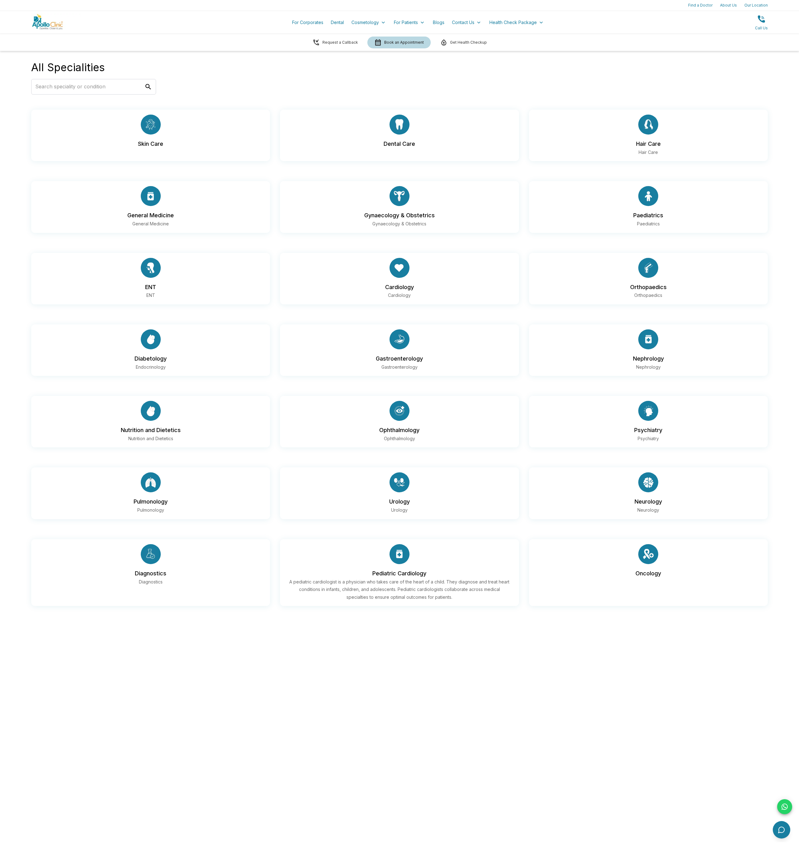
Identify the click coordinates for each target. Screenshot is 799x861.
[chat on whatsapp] (784, 806)
